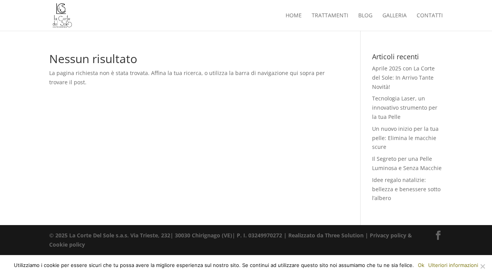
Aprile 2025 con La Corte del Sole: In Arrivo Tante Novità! (403, 77)
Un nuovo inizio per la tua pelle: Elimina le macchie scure (405, 138)
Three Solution (344, 235)
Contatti (430, 16)
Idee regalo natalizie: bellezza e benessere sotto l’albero (406, 189)
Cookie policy (67, 244)
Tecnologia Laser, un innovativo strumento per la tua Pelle (404, 107)
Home (294, 16)
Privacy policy (388, 235)
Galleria (394, 16)
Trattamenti (330, 16)
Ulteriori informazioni (453, 265)
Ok (421, 265)
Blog (365, 16)
